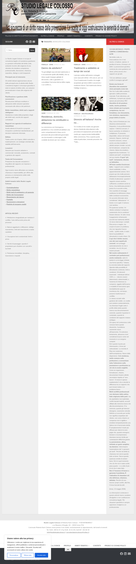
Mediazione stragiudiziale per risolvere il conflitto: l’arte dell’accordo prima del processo (19, 220)
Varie (51, 64)
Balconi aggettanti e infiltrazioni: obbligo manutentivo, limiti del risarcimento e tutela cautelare (19, 229)
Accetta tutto (41, 555)
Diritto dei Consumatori (15, 195)
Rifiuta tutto (28, 555)
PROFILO (60, 36)
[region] (27, 547)
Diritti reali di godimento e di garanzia (20, 192)
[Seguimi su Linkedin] (30, 41)
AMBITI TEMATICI (73, 36)
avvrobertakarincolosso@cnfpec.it (77, 532)
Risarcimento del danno (15, 197)
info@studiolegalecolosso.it (56, 532)
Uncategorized (87, 113)
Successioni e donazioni (15, 202)
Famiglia (44, 64)
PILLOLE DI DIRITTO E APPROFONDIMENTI (21, 36)
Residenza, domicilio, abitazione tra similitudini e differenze (55, 119)
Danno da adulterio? (51, 68)
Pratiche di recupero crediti (16, 204)
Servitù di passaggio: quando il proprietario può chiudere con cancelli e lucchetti (18, 246)
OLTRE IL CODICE (47, 36)
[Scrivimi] (34, 41)
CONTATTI (89, 36)
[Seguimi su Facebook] (27, 41)
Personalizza (14, 555)
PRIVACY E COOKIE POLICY (106, 36)
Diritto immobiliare (13, 190)
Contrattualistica (13, 187)
